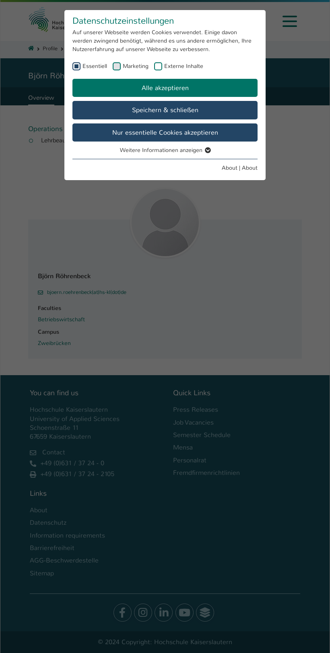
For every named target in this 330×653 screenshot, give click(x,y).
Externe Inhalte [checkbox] (183, 66)
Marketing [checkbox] (135, 66)
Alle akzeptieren (165, 88)
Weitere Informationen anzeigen (162, 150)
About (229, 167)
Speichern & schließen (165, 110)
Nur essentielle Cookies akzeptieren (165, 132)
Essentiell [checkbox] (94, 66)
